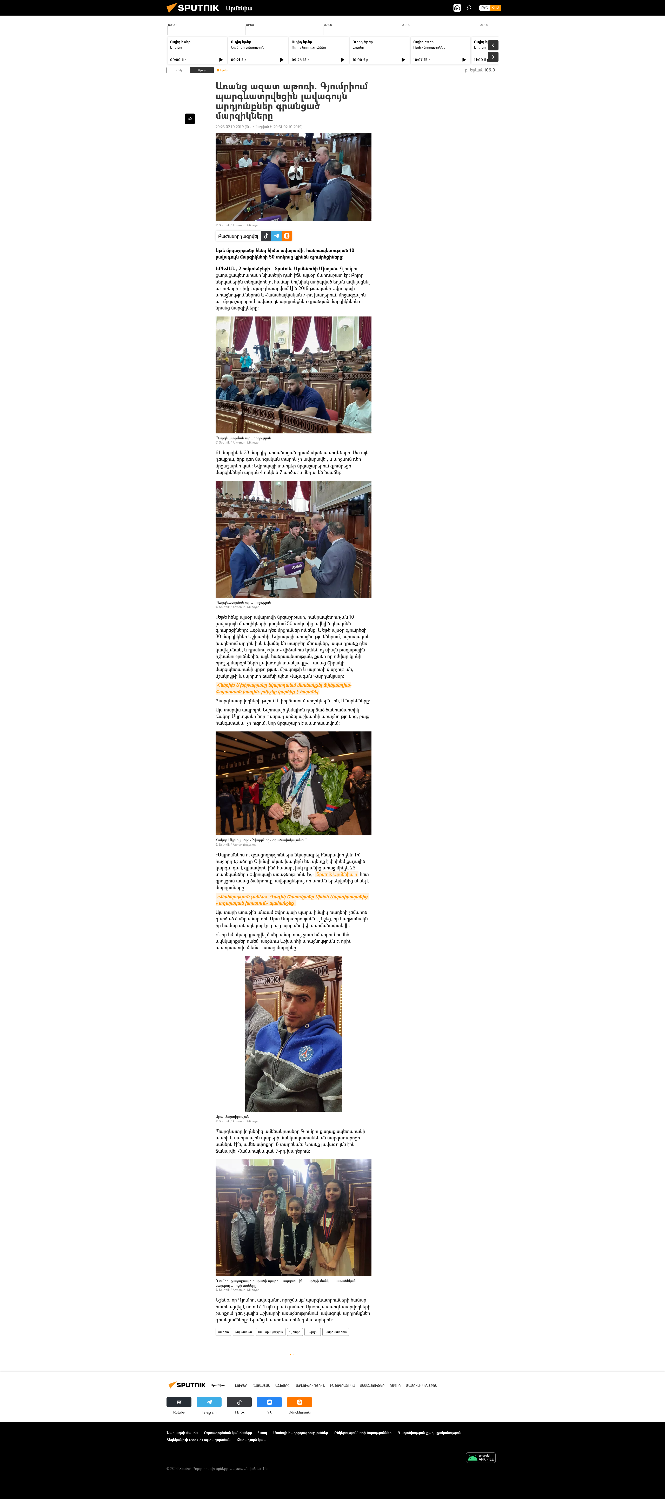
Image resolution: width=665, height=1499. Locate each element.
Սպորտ (223, 1332)
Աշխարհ (282, 1385)
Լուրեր (176, 47)
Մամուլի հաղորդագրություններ (300, 1432)
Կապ (262, 1432)
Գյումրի (295, 1332)
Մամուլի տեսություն (247, 47)
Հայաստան (243, 1332)
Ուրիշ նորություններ (309, 47)
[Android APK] (480, 1458)
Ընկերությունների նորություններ (362, 1432)
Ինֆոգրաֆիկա (342, 1385)
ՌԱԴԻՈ (395, 1385)
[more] (190, 119)
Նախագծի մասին (182, 1432)
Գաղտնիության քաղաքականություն (429, 1432)
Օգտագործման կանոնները (228, 1432)
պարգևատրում (336, 1332)
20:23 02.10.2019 (230, 126)
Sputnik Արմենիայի (337, 874)
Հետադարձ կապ (252, 1439)
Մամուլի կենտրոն (421, 1385)
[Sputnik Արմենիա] (195, 14)
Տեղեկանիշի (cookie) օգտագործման (198, 1439)
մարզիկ (312, 1332)
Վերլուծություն (310, 1385)
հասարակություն (270, 1332)
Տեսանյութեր (372, 1385)
